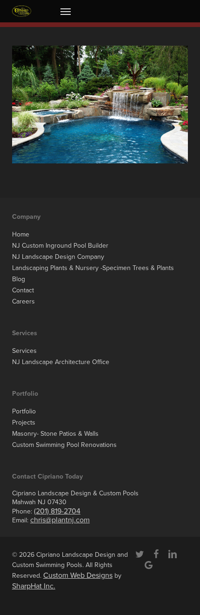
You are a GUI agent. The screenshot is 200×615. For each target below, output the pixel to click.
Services (24, 351)
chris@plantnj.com (60, 520)
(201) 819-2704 (57, 511)
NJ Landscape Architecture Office (60, 362)
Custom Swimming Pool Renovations (64, 445)
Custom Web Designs (78, 575)
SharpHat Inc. (33, 586)
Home (20, 234)
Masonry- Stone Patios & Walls (55, 434)
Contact (23, 290)
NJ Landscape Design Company (58, 257)
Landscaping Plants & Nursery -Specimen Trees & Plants (93, 268)
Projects (23, 422)
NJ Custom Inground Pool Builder (60, 246)
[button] (65, 11)
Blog (18, 279)
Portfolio (24, 411)
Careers (23, 301)
